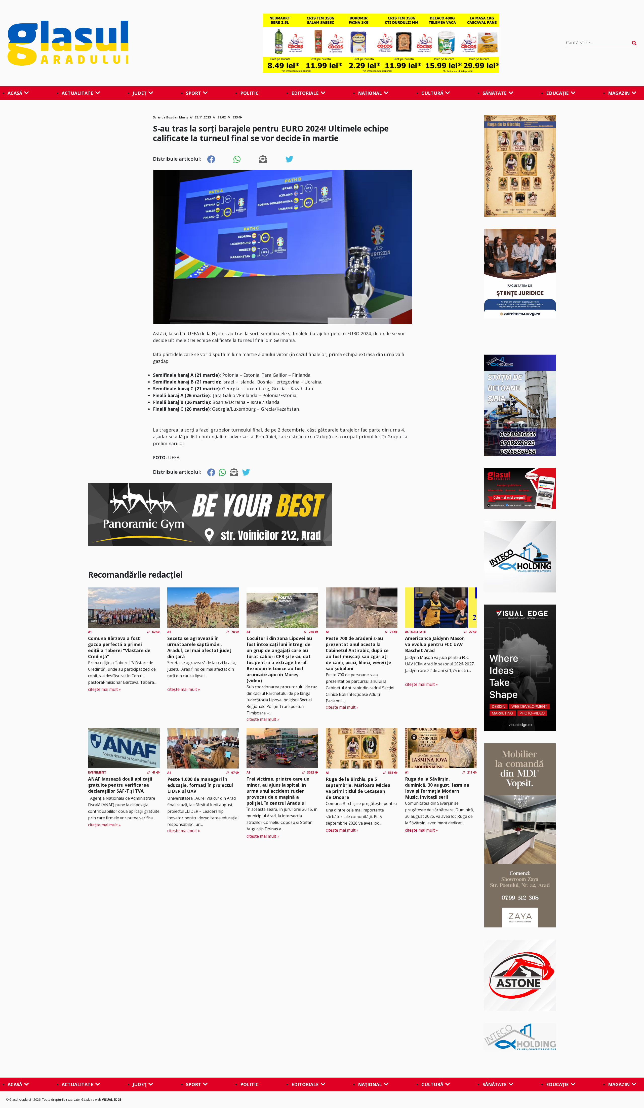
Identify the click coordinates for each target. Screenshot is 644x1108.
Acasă (15, 93)
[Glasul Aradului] (102, 43)
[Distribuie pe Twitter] (289, 159)
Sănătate (494, 93)
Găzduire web (91, 1099)
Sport (193, 93)
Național (370, 93)
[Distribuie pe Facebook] (211, 159)
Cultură (432, 93)
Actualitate (77, 93)
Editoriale (305, 93)
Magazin (619, 93)
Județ (139, 93)
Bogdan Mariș (177, 117)
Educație (557, 93)
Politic (249, 93)
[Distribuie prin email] (263, 159)
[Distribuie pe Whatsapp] (236, 159)
